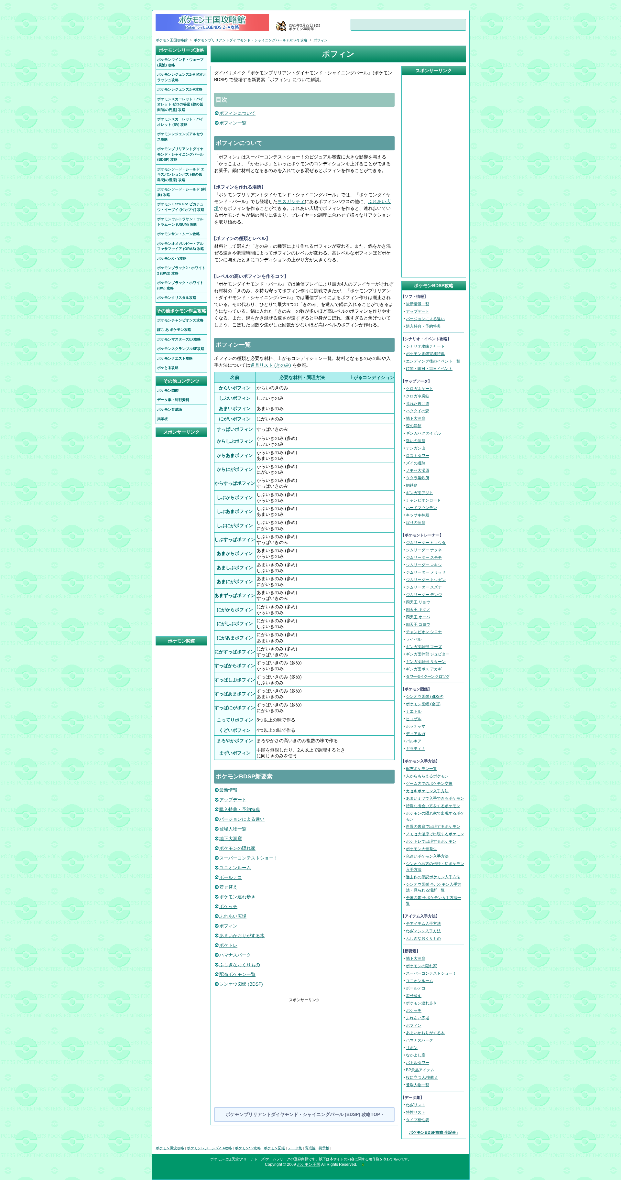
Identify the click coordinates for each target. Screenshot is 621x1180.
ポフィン (228, 925)
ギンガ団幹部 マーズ (424, 646)
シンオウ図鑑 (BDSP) (241, 984)
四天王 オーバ (418, 617)
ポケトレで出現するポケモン (431, 841)
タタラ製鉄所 (417, 478)
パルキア (413, 741)
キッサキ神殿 (417, 515)
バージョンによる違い (242, 819)
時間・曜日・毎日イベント (429, 368)
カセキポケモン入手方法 (427, 791)
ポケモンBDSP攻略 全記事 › (433, 1132)
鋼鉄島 (412, 485)
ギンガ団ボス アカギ (424, 669)
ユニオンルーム (235, 867)
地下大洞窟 (230, 838)
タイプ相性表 (417, 1120)
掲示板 (324, 1148)
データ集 (295, 1148)
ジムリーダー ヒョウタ (426, 542)
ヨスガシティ (291, 201)
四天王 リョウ (418, 602)
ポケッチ (228, 906)
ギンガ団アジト (419, 493)
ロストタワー (417, 455)
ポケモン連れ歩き (237, 896)
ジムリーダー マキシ (424, 565)
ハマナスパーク (235, 955)
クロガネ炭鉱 (417, 396)
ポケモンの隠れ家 (237, 848)
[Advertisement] (304, 1048)
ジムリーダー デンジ (424, 594)
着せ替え (228, 887)
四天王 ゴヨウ (418, 624)
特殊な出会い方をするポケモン (433, 806)
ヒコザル (413, 719)
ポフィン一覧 (232, 122)
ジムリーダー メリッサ (426, 572)
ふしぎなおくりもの (239, 964)
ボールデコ (230, 877)
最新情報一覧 (417, 304)
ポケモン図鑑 (274, 1148)
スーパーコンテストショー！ (248, 858)
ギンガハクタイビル (423, 433)
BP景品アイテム (420, 1070)
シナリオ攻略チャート (425, 346)
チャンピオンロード (423, 500)
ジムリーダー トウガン (426, 580)
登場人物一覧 (232, 828)
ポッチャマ (415, 726)
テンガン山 (415, 448)
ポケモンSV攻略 (248, 1148)
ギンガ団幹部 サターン (426, 661)
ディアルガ (415, 733)
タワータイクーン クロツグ (427, 676)
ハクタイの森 (417, 411)
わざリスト (415, 1105)
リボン (412, 1047)
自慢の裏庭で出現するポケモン (433, 826)
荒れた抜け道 (417, 403)
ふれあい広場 (232, 916)
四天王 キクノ (418, 609)
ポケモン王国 (308, 1164)
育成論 (310, 1148)
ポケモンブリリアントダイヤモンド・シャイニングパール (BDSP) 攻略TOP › (304, 1114)
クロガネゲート (419, 388)
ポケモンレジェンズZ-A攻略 (209, 1148)
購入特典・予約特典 (239, 809)
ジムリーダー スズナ (424, 587)
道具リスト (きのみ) (270, 365)
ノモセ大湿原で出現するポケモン (435, 834)
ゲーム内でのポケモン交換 (429, 783)
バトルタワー (417, 1062)
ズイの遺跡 (415, 463)
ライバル (413, 639)
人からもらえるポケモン (427, 776)
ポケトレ (228, 945)
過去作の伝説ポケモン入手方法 (433, 877)
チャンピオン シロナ (424, 632)
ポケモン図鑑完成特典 (425, 354)
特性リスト (415, 1112)
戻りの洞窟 (415, 522)
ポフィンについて (237, 113)
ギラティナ (415, 748)
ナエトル (413, 711)
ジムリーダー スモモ (424, 557)
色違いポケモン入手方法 (427, 856)
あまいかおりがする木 (242, 935)
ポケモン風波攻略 (170, 1148)
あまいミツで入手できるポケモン (435, 798)
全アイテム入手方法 (423, 923)
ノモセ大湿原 (417, 470)
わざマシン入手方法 (423, 931)
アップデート (232, 799)
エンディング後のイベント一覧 (433, 361)
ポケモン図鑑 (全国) (423, 704)
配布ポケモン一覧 (237, 974)
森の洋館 (413, 426)
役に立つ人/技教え (422, 1077)
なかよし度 (415, 1055)
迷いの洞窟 (415, 440)
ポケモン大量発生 (421, 849)
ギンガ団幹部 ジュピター (428, 654)
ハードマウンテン (421, 507)
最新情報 (228, 790)
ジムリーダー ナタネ (424, 550)
